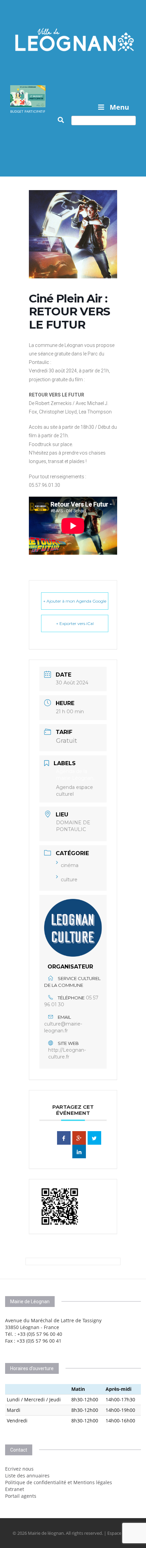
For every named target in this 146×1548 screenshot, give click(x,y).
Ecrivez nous (19, 1469)
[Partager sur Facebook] (64, 1138)
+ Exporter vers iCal (75, 623)
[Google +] (79, 1138)
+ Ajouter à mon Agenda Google (74, 601)
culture (69, 880)
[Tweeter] (94, 1138)
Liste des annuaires (27, 1475)
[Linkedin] (79, 1151)
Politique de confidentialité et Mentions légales (58, 1482)
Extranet (14, 1489)
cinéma (69, 865)
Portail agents (20, 1496)
